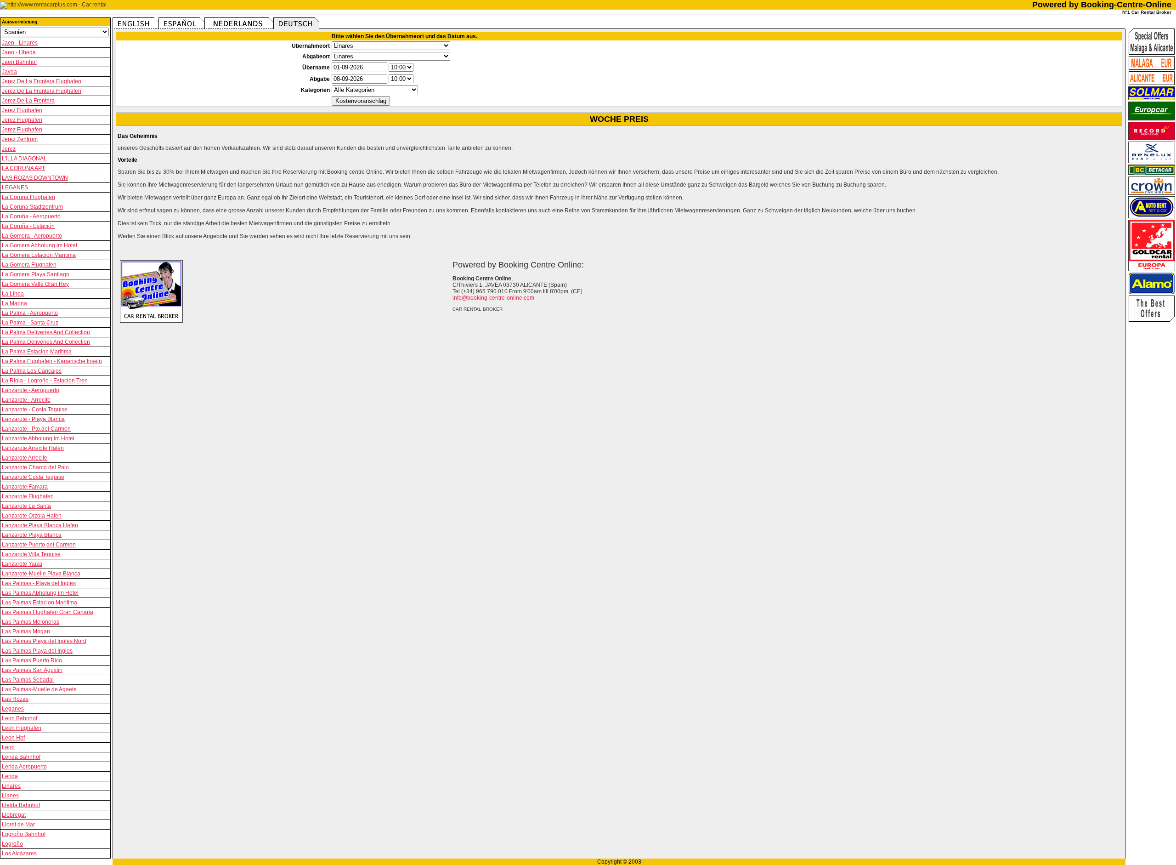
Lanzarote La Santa (26, 506)
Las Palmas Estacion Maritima (39, 602)
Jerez (9, 149)
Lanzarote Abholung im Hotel (38, 438)
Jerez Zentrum (20, 139)
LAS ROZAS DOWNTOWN (35, 178)
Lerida (10, 776)
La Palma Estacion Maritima (37, 351)
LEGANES (15, 187)
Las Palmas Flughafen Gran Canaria (47, 612)
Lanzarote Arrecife (24, 458)
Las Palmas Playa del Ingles (37, 651)
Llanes (10, 795)
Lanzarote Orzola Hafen (32, 515)
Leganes (13, 709)
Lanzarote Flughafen (28, 496)
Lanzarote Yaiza (22, 564)
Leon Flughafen (21, 728)
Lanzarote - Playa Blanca (33, 419)
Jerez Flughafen (22, 110)
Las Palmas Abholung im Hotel (40, 593)
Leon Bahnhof (19, 718)
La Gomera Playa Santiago (35, 274)
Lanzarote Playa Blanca (32, 535)
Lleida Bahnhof (21, 805)
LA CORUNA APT (23, 168)
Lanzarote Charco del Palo (35, 467)
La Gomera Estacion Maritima (39, 255)
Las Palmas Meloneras (30, 622)
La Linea (13, 293)
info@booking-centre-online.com (493, 298)
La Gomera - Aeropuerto (32, 236)
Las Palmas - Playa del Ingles (39, 583)
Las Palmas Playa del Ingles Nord (44, 641)
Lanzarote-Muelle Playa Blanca (41, 573)
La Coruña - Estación (28, 226)
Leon (8, 747)
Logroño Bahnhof (23, 834)
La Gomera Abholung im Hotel (39, 245)
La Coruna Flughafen (28, 197)
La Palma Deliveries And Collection (46, 332)
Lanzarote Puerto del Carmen (39, 544)
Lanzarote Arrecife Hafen (33, 448)
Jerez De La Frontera (28, 100)
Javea (9, 71)
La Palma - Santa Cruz (30, 322)
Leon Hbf (13, 737)
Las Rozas (15, 699)
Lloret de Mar (18, 824)
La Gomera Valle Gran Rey (35, 284)
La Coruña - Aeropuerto (31, 216)
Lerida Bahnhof (21, 757)
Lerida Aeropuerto (24, 766)
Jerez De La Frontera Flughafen (41, 81)
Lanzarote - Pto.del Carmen (36, 429)
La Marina (14, 303)
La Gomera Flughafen (29, 265)
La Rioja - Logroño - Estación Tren (45, 380)
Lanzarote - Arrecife (26, 400)
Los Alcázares (19, 853)
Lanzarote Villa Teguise (31, 554)
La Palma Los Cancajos (32, 371)
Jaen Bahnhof (19, 62)
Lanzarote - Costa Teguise (35, 409)
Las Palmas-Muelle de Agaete (39, 689)
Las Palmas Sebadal (28, 680)
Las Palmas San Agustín (32, 670)
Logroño (12, 844)
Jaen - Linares (20, 43)
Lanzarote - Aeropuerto (30, 390)
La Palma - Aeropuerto (30, 313)
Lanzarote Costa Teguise (33, 477)
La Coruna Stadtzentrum (32, 207)
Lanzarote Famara (25, 487)
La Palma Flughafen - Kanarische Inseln (52, 361)
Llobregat (14, 815)
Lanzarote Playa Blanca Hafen (40, 525)
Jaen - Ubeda (19, 52)
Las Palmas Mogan (26, 631)
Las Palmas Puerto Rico (32, 660)
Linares (11, 786)
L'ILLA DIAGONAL (24, 158)
